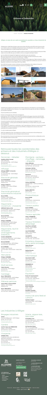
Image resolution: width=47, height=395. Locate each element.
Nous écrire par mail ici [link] (6, 164)
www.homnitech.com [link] (30, 180)
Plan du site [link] (9, 387)
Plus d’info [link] (27, 293)
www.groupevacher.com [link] (6, 322)
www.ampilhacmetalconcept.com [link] (9, 166)
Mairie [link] (3, 375)
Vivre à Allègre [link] (5, 376)
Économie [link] (20, 33)
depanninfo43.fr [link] (29, 269)
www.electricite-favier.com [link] (7, 201)
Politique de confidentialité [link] (26, 387)
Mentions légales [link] (16, 387)
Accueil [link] (15, 33)
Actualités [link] (4, 380)
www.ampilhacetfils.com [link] (6, 213)
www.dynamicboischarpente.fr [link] (8, 345)
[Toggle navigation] (41, 5)
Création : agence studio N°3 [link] (22, 389)
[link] (45, 4)
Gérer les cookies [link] (35, 387)
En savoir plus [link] (28, 271)
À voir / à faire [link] (5, 379)
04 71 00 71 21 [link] (19, 365)
